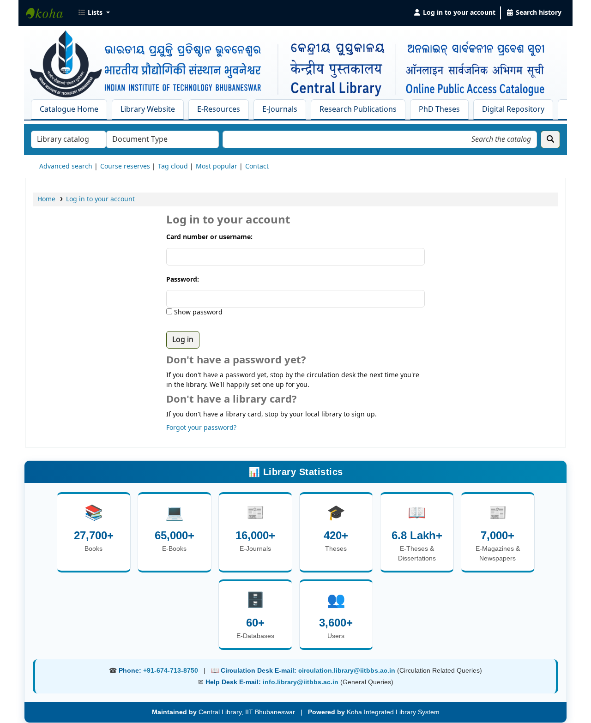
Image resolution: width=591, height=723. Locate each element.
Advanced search (65, 166)
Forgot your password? (201, 428)
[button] (94, 13)
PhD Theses (439, 109)
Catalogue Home (69, 109)
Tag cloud (173, 166)
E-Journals (279, 109)
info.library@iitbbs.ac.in (301, 682)
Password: (182, 279)
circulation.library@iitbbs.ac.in (347, 670)
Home (46, 199)
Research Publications (358, 109)
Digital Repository (513, 109)
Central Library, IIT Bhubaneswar (49, 13)
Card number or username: (209, 237)
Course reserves (125, 166)
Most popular (216, 166)
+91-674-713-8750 (170, 670)
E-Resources (218, 109)
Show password (197, 312)
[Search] (550, 139)
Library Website (148, 109)
